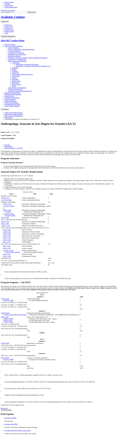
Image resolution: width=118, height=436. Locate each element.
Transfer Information (10, 101)
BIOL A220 (6, 246)
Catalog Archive (9, 31)
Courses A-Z (8, 25)
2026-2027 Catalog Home (13, 40)
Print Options (4, 109)
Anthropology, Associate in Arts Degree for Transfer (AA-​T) (33, 66)
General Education (9, 99)
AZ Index (7, 4)
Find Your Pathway (13, 48)
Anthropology (16, 63)
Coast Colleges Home (10, 7)
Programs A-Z (8, 28)
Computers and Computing (16, 53)
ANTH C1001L (11, 215)
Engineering (15, 73)
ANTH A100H (7, 200)
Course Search (8, 26)
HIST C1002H (8, 322)
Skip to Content (9, 2)
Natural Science (16, 84)
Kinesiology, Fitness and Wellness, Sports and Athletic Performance (27, 58)
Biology (14, 69)
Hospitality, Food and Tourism (17, 54)
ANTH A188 (7, 234)
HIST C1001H (8, 318)
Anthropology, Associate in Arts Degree (27, 64)
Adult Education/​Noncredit (12, 93)
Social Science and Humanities (17, 88)
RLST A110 (6, 242)
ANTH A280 (5, 217)
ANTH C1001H (9, 206)
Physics (14, 86)
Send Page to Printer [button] (10, 418)
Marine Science (16, 81)
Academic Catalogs (13, 16)
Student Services (9, 96)
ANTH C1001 (7, 204)
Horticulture (15, 79)
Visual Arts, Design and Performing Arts (20, 91)
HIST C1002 (8, 320)
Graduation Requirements (11, 98)
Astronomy (15, 68)
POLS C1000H (9, 359)
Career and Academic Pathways (13, 46)
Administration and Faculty (12, 104)
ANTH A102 (7, 230)
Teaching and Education (15, 89)
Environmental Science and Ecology (22, 74)
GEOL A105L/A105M (13, 252)
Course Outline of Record (11, 106)
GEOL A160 (7, 256)
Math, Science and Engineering (17, 61)
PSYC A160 (6, 226)
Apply (6, 33)
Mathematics (15, 83)
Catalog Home (8, 5)
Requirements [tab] (8, 146)
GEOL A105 (7, 248)
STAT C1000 (5, 223)
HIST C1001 (5, 317)
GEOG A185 (7, 240)
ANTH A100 (5, 198)
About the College (9, 44)
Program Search (9, 30)
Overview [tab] (7, 145)
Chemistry (15, 71)
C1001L (8, 212)
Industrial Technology (14, 56)
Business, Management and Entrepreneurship (21, 49)
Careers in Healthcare (14, 51)
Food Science (16, 76)
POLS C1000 (5, 358)
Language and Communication (17, 59)
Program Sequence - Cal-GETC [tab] (13, 148)
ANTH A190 (5, 221)
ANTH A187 (7, 232)
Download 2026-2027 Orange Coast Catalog (17, 430)
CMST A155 (7, 238)
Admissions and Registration (12, 94)
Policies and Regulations (11, 102)
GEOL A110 (7, 254)
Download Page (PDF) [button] (11, 424)
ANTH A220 (7, 236)
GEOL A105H (8, 250)
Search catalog (5, 12)
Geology (14, 78)
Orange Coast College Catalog (13, 112)
